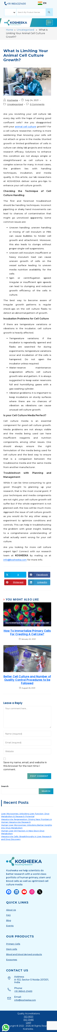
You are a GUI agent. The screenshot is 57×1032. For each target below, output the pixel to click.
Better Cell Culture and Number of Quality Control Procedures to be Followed (27, 680)
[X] (39, 891)
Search (4, 786)
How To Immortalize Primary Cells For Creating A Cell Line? (27, 632)
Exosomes (11, 959)
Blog (8, 920)
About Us (11, 910)
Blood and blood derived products (24, 954)
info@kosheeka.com (15, 559)
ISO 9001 (28, 1016)
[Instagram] (31, 891)
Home (9, 29)
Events (10, 925)
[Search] (49, 12)
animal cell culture (25, 126)
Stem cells (11, 949)
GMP (28, 1022)
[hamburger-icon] (49, 22)
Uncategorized (25, 29)
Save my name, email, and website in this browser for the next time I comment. (25, 766)
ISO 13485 (28, 1019)
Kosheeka (12, 100)
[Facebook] (8, 891)
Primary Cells (13, 944)
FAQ (8, 915)
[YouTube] (24, 891)
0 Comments (37, 104)
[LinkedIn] (16, 891)
